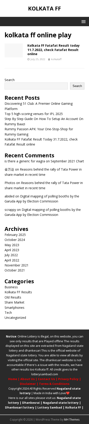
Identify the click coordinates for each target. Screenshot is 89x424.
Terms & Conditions (54, 384)
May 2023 (12, 245)
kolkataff (56, 59)
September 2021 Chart (67, 161)
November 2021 (17, 265)
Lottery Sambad (49, 407)
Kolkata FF (73, 407)
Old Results (13, 297)
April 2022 (12, 260)
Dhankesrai (31, 403)
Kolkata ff (41, 369)
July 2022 (11, 255)
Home (12, 379)
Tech (8, 312)
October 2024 (15, 240)
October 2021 (15, 270)
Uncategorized (15, 317)
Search (10, 80)
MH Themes (71, 419)
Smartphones (14, 307)
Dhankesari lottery (19, 407)
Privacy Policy (68, 379)
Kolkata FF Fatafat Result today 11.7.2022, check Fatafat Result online (53, 49)
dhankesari (33, 350)
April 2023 (12, 250)
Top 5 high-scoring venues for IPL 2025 (34, 114)
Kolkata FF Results (18, 292)
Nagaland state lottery (21, 355)
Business (11, 287)
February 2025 (15, 234)
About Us (27, 379)
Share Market (14, 302)
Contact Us (46, 379)
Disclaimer (28, 384)
